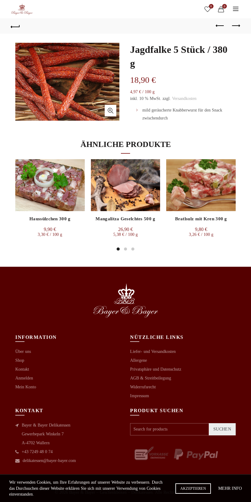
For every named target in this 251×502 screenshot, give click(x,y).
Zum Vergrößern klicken (110, 110)
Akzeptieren (193, 488)
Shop (19, 360)
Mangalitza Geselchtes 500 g (125, 218)
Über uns (23, 351)
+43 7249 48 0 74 (37, 451)
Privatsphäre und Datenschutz (155, 369)
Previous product (220, 26)
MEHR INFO (230, 488)
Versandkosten (184, 98)
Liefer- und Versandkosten (153, 351)
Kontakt (22, 369)
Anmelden (24, 378)
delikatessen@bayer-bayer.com (49, 460)
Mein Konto (25, 387)
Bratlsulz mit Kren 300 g (201, 218)
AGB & (137, 378)
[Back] (15, 26)
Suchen (222, 429)
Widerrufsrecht (143, 387)
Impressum (139, 396)
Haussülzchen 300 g (49, 218)
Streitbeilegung (158, 378)
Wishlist (211, 6)
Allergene (138, 360)
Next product (235, 26)
